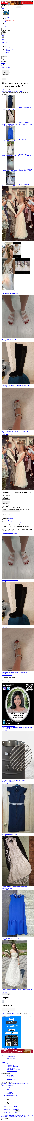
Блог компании (11, 1058)
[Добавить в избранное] (2, 500)
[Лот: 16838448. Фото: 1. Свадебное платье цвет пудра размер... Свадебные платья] (18, 240)
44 (8, 520)
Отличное (11, 518)
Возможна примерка (16, 522)
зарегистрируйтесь (14, 1013)
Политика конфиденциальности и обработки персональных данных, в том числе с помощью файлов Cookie (17, 1108)
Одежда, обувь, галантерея (17, 89)
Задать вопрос (6, 498)
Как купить (10, 1063)
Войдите (4, 1013)
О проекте (3, 1055)
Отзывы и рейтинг (12, 1071)
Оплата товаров (5, 1097)
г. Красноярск (5, 89)
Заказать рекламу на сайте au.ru (10, 1048)
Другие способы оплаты (10, 1095)
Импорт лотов (11, 1068)
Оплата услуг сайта (6, 1088)
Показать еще (6, 994)
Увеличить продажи (12, 1066)
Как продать (10, 1065)
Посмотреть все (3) (7, 434)
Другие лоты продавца (10, 293)
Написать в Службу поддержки (9, 1112)
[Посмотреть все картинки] (14, 290)
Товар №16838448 (20, 91)
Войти (3, 63)
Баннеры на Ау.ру (12, 1075)
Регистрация (4, 66)
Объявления (10, 1076)
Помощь (3, 1062)
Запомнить (6, 60)
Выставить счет (11, 1079)
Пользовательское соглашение (9, 1106)
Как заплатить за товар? (13, 1069)
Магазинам (10, 1078)
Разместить (4, 40)
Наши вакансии (11, 1056)
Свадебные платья (10, 91)
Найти (3, 32)
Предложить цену (15, 511)
